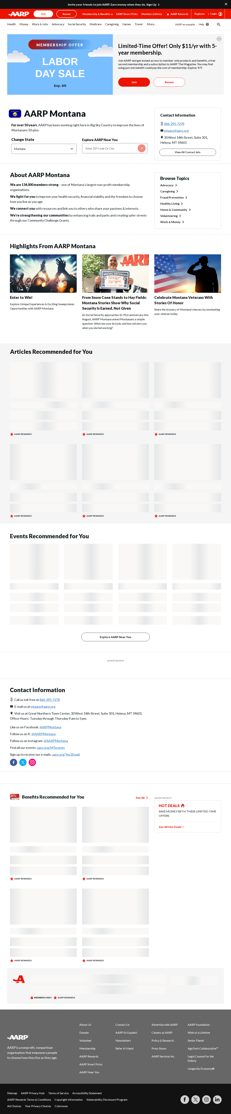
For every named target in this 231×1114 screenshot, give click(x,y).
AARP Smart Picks (127, 13)
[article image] (43, 291)
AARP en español (185, 24)
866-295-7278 (174, 124)
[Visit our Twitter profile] (23, 753)
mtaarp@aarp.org (176, 131)
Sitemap (12, 1084)
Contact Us (123, 1015)
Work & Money (170, 222)
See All (140, 788)
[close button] (219, 39)
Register (200, 13)
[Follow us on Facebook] (13, 753)
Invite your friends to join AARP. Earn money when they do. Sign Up (112, 4)
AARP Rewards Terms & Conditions (29, 1090)
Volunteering (169, 215)
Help (201, 24)
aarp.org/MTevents (51, 739)
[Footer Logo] (32, 1028)
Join (134, 82)
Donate (84, 1023)
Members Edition (151, 13)
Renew (169, 82)
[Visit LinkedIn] (217, 1090)
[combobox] (114, 148)
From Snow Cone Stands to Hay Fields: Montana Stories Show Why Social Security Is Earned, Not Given (114, 302)
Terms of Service (58, 1084)
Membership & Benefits (96, 13)
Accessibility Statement (87, 1084)
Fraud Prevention (172, 197)
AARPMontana (50, 718)
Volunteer (85, 1031)
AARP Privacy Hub (33, 1084)
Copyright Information (69, 1090)
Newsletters (123, 1031)
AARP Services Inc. (163, 1047)
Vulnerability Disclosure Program (106, 1090)
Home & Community (173, 209)
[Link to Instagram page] (32, 753)
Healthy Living (169, 203)
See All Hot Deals (170, 817)
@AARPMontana (43, 725)
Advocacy (167, 185)
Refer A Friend (124, 1039)
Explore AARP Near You (100, 140)
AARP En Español (126, 1023)
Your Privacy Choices (38, 1097)
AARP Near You (89, 1063)
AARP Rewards (179, 13)
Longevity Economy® (201, 1059)
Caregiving (167, 191)
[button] (218, 24)
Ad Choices (14, 1097)
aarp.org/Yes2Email (66, 745)
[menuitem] (11, 26)
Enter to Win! (21, 297)
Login (213, 13)
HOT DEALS (169, 796)
